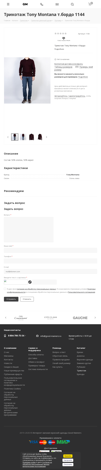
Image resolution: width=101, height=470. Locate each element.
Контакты (8, 359)
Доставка (32, 358)
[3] (60, 34)
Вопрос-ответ (59, 352)
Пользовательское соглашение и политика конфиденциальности (14, 381)
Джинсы (81, 355)
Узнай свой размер (61, 363)
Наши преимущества (14, 370)
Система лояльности (38, 369)
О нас (6, 352)
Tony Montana (72, 174)
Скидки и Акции (11, 367)
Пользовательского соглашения (81, 292)
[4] (63, 34)
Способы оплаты (36, 354)
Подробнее (83, 77)
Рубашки (81, 367)
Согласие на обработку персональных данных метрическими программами (11, 409)
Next (46, 137)
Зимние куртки (84, 363)
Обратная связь (60, 355)
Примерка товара (36, 365)
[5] (65, 34)
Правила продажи (61, 359)
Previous (8, 137)
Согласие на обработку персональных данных (36, 289)
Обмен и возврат (36, 362)
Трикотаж (81, 370)
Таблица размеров (63, 67)
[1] (55, 34)
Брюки (80, 352)
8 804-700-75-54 (16, 335)
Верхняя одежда (85, 359)
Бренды (80, 374)
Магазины (8, 355)
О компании (10, 348)
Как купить (57, 367)
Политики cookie (29, 462)
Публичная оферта (13, 374)
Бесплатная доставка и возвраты (68, 64)
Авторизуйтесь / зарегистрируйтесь (69, 96)
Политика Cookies (12, 388)
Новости (8, 363)
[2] (58, 34)
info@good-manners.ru (51, 336)
